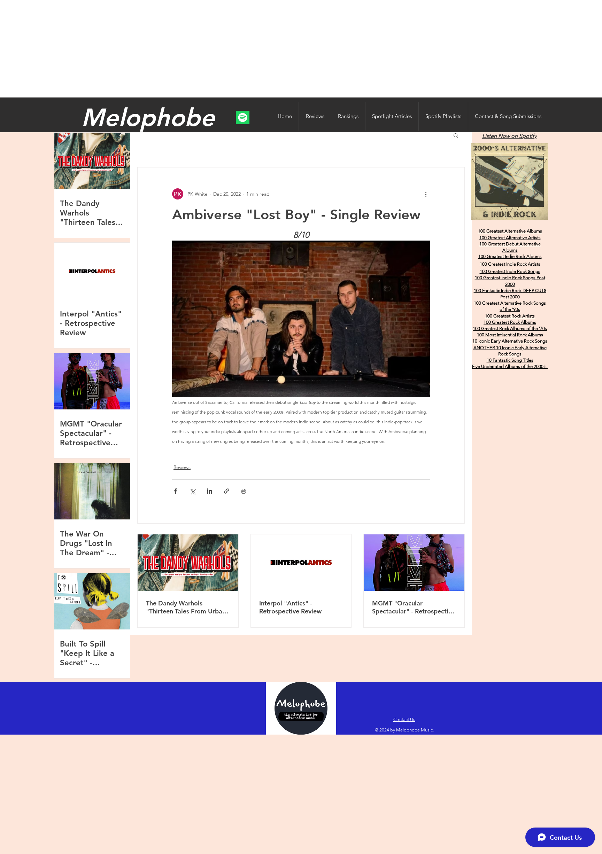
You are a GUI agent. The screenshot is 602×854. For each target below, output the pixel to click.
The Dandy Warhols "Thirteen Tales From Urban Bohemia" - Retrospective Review (186, 607)
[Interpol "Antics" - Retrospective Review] (301, 562)
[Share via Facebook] (175, 491)
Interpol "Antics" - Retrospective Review (290, 607)
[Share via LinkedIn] (209, 491)
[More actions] (426, 194)
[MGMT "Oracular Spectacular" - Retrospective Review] (414, 562)
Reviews (182, 467)
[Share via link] (226, 491)
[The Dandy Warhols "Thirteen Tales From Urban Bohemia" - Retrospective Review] (188, 562)
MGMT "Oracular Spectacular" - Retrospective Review (413, 607)
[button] (456, 135)
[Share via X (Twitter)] (192, 491)
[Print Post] (243, 491)
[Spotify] (242, 117)
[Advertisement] (301, 48)
